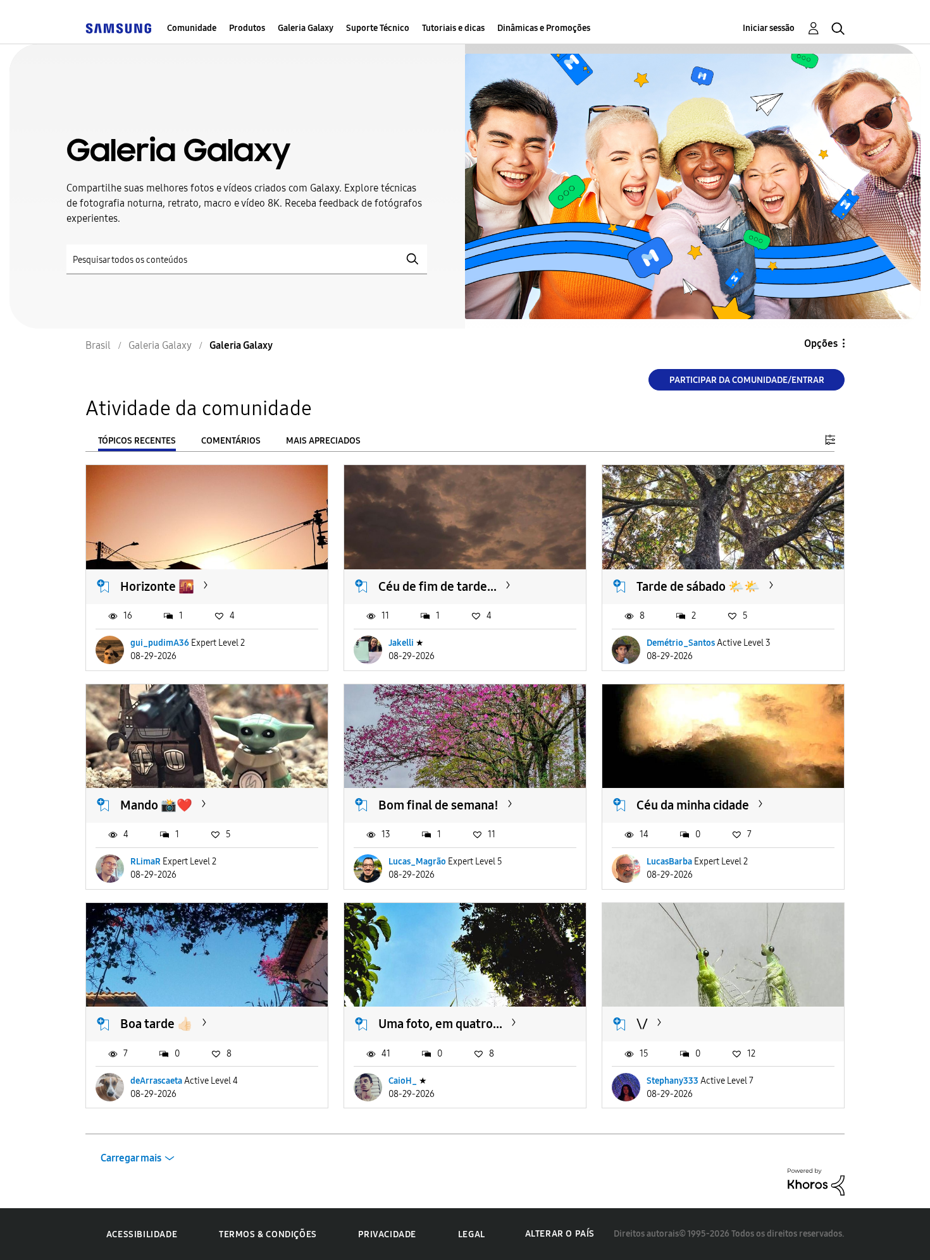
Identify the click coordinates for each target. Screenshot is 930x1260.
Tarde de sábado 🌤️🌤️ (698, 586)
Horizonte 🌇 (157, 586)
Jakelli (401, 643)
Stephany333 (672, 1080)
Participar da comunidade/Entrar (746, 380)
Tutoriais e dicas (453, 28)
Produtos (247, 28)
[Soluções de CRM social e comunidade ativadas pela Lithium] (816, 1181)
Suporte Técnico (377, 28)
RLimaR (145, 861)
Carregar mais (131, 1158)
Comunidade (191, 28)
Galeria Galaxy (305, 28)
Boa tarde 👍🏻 (156, 1023)
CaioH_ (402, 1080)
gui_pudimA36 (159, 643)
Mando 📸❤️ (156, 805)
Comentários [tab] (231, 440)
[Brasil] (118, 28)
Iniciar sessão (769, 28)
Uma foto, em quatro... (440, 1023)
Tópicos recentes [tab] (137, 440)
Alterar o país (560, 1233)
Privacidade (387, 1234)
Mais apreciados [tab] (323, 440)
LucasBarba (669, 861)
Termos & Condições (268, 1234)
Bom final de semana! (438, 805)
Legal (471, 1234)
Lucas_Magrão (417, 861)
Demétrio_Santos (681, 643)
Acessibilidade (141, 1234)
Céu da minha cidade (692, 805)
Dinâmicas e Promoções (543, 28)
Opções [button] (821, 343)
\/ (642, 1023)
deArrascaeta (156, 1080)
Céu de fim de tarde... (437, 586)
